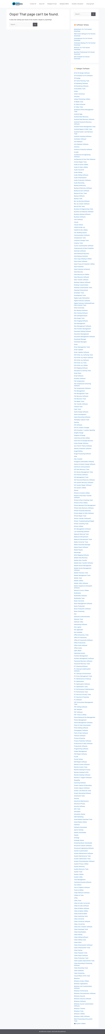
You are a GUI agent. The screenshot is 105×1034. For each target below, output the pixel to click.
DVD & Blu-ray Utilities (81, 365)
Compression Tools (80, 238)
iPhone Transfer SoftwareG (82, 518)
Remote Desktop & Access (82, 769)
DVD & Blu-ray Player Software (83, 357)
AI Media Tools (78, 102)
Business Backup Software (82, 214)
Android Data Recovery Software (84, 119)
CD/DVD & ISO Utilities (81, 230)
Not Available (78, 632)
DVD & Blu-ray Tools (80, 363)
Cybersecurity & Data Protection (84, 248)
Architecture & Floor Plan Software (84, 159)
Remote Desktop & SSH (81, 772)
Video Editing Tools (80, 940)
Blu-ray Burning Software (82, 201)
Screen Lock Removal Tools (82, 790)
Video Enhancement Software (83, 945)
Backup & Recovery (80, 185)
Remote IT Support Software (83, 777)
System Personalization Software (84, 861)
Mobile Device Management (82, 565)
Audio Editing (78, 172)
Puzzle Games (78, 759)
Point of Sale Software (81, 733)
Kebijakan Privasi (52, 4)
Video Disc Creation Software (83, 926)
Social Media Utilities (80, 822)
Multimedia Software (80, 595)
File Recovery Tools (80, 399)
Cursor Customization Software (83, 245)
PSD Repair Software (80, 754)
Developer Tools (79, 293)
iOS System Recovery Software (83, 482)
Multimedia (77, 593)
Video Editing (78, 934)
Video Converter (79, 919)
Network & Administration (82, 616)
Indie (75, 456)
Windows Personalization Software (85, 993)
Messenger (77, 552)
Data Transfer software (81, 279)
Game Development (80, 414)
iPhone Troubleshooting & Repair (84, 521)
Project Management (80, 751)
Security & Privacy (79, 803)
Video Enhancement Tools (82, 947)
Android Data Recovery (81, 117)
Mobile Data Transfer (80, 560)
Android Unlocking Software (82, 136)
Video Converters (79, 924)
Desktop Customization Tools (83, 287)
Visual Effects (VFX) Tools (82, 976)
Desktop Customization (81, 285)
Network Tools (78, 619)
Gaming (76, 422)
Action (76, 91)
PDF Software (78, 712)
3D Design (77, 78)
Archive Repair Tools (80, 162)
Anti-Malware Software (81, 144)
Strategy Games (79, 840)
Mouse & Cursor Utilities (81, 590)
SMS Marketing (78, 817)
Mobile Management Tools (82, 575)
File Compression (79, 381)
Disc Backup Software (81, 310)
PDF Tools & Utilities (80, 715)
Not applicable (78, 629)
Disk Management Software (82, 326)
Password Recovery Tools (82, 663)
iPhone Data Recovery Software (84, 508)
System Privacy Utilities (81, 864)
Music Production (79, 606)
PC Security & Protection (81, 697)
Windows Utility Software (82, 1016)
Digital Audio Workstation (82, 298)
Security (76, 798)
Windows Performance (81, 991)
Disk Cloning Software (81, 313)
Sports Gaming (78, 830)
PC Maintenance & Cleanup (82, 679)
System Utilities (79, 874)
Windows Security (79, 996)
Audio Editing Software (81, 175)
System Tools (78, 872)
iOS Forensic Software (81, 474)
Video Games (78, 950)
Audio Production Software (82, 180)
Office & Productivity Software (83, 640)
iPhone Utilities (78, 526)
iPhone (76, 490)
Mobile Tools (78, 578)
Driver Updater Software (81, 352)
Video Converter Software (82, 921)
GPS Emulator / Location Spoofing (84, 430)
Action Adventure (79, 94)
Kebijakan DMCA (64, 4)
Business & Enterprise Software (83, 211)
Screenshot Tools (79, 796)
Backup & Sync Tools (80, 193)
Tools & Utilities (79, 890)
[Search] (35, 24)
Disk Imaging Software (81, 321)
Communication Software (82, 235)
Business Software (80, 217)
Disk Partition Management (82, 329)
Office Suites (78, 648)
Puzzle (76, 756)
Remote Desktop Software (82, 775)
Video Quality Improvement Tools (84, 960)
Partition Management (81, 656)
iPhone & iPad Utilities (81, 503)
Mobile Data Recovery (81, 557)
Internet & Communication (82, 467)
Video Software (79, 970)
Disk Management (79, 323)
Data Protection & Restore (82, 269)
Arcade (76, 152)
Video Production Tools (81, 958)
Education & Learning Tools (82, 370)
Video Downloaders (80, 932)
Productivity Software (80, 746)
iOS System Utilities (80, 488)
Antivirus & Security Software (83, 149)
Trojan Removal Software (82, 892)
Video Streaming (79, 973)
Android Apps (78, 114)
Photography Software (81, 730)
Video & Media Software (81, 908)
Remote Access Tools (80, 767)
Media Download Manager (82, 544)
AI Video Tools (78, 107)
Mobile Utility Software (81, 583)
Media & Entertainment (81, 537)
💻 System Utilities (80, 1023)
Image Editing (78, 451)
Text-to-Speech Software (82, 887)
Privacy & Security (79, 738)
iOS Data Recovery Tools (81, 469)
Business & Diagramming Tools (83, 209)
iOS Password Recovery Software (84, 480)
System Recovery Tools (81, 869)
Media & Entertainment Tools (83, 539)
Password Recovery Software (83, 661)
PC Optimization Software (82, 684)
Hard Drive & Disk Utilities (82, 438)
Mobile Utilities (78, 580)
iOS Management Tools (81, 477)
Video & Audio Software (81, 906)
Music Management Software (83, 603)
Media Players (78, 550)
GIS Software (78, 425)
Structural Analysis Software (83, 845)
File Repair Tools (79, 401)
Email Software (78, 376)
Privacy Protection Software (82, 741)
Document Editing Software (82, 331)
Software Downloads (80, 827)
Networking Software (80, 624)
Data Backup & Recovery (81, 253)
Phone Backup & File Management (84, 717)
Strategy (76, 837)
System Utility (78, 877)
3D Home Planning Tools (81, 81)
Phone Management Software (83, 722)
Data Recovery (78, 272)
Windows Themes (79, 1008)
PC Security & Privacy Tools (82, 694)
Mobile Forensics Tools (81, 573)
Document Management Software (84, 336)
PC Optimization (79, 681)
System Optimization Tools (82, 858)
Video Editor (78, 942)
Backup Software (79, 196)
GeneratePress (62, 1031)
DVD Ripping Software (81, 368)
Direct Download (79, 308)
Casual (76, 222)
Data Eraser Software (80, 261)
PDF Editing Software (80, 707)
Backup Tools (78, 198)
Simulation (77, 811)
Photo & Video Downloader (82, 725)
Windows (77, 978)
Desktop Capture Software (82, 282)
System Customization (81, 851)
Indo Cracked (78, 459)
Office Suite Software (80, 645)
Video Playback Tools (80, 953)
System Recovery (79, 866)
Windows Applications (81, 983)
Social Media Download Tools (83, 819)
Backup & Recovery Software (83, 188)
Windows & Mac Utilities (81, 981)
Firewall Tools (78, 406)
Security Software (79, 806)
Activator (77, 96)
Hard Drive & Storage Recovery (83, 440)
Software (77, 824)
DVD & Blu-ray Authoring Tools (83, 355)
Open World (77, 650)
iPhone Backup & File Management (84, 505)
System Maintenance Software (83, 853)
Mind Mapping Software (81, 555)
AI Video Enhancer (79, 104)
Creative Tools (78, 243)
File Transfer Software (81, 404)
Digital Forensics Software (82, 300)
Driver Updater (78, 349)
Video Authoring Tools (81, 916)
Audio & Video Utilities (81, 167)
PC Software (78, 699)
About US (41, 4)
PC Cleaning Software (81, 666)
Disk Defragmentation (80, 315)
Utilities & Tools (79, 895)
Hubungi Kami (90, 4)
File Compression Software (82, 388)
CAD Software (78, 219)
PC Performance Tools (81, 692)
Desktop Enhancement (81, 290)
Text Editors (77, 885)
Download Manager (80, 339)
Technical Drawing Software (82, 882)
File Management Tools (81, 393)
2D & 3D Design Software (82, 73)
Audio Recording (79, 183)
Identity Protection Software (82, 448)
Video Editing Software (81, 937)
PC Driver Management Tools (83, 676)
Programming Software (81, 749)
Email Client (77, 373)
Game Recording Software (82, 417)
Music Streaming (79, 611)
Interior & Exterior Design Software (84, 464)
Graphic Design (78, 433)
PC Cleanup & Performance (82, 673)
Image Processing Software (82, 454)
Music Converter (79, 601)
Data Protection (79, 266)
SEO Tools (77, 809)
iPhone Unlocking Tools (81, 523)
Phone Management (80, 720)
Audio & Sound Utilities (81, 164)
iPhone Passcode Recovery (82, 510)
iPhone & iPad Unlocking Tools (83, 500)
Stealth (76, 835)
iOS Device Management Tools (83, 472)
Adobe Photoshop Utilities (82, 99)
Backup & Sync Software (81, 190)
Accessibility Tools (79, 88)
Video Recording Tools (81, 968)
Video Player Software (81, 955)
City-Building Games (80, 232)
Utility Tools (77, 900)
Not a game (77, 627)
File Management (79, 391)
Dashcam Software (80, 251)
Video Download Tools (81, 929)
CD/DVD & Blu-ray (79, 227)
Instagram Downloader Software (84, 461)
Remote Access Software (82, 764)
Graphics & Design (79, 435)
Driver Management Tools (82, 347)
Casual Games (78, 225)
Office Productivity (79, 643)
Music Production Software (82, 609)
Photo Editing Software (81, 728)
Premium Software (79, 735)
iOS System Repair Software (82, 485)
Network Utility (78, 622)
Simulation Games (79, 814)
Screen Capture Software (82, 788)
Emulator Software (79, 378)
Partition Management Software (84, 658)
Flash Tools (77, 409)
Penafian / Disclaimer (77, 4)
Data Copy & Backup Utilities (83, 259)
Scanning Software (80, 783)
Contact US (33, 4)
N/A (75, 614)
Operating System (79, 653)
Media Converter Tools (81, 542)
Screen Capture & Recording (82, 785)
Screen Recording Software (82, 793)
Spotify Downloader (80, 832)
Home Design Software (81, 443)
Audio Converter (79, 170)
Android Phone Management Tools (84, 126)
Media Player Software (81, 547)
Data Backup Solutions (81, 256)
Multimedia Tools (79, 598)
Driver (76, 344)
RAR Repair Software (80, 762)
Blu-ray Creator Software (81, 204)
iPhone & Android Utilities (82, 493)
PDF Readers (78, 709)
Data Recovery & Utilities (81, 274)
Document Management (81, 334)
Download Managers (80, 342)
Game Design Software (81, 412)
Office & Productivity (80, 637)
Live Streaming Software (81, 531)
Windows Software (80, 1001)
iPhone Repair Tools (80, 516)
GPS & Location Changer (81, 427)
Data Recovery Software (81, 277)
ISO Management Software (82, 529)
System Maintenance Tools (82, 856)
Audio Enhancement (80, 177)
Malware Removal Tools (81, 534)
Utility (76, 898)
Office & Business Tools (81, 635)
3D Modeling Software (81, 83)
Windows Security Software (82, 998)
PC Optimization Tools (81, 686)
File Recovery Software (81, 396)
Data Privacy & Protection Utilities (84, 264)
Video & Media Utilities (81, 911)
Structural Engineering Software (84, 848)
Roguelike (77, 780)
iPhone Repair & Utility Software (84, 513)
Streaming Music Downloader (83, 843)
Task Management (79, 879)
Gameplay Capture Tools (81, 419)
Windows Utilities (79, 1014)
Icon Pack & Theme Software (83, 446)
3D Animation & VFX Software (83, 75)
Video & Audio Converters (82, 903)
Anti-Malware (78, 141)
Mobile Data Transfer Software (83, 563)
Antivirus (76, 147)
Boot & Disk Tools (79, 206)
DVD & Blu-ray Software (81, 360)
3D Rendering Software (81, 86)
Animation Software (80, 139)
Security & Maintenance (81, 801)
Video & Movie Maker (80, 913)
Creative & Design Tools (81, 240)
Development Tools (80, 295)
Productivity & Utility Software (83, 743)
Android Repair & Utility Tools (83, 129)
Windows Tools (78, 1011)
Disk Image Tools (79, 318)
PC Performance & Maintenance (84, 689)
